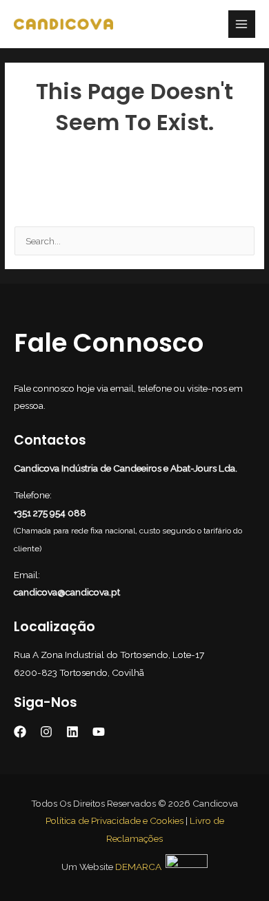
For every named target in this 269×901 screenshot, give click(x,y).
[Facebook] (20, 731)
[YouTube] (98, 731)
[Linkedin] (72, 731)
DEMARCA (138, 866)
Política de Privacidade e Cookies (114, 820)
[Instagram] (46, 731)
